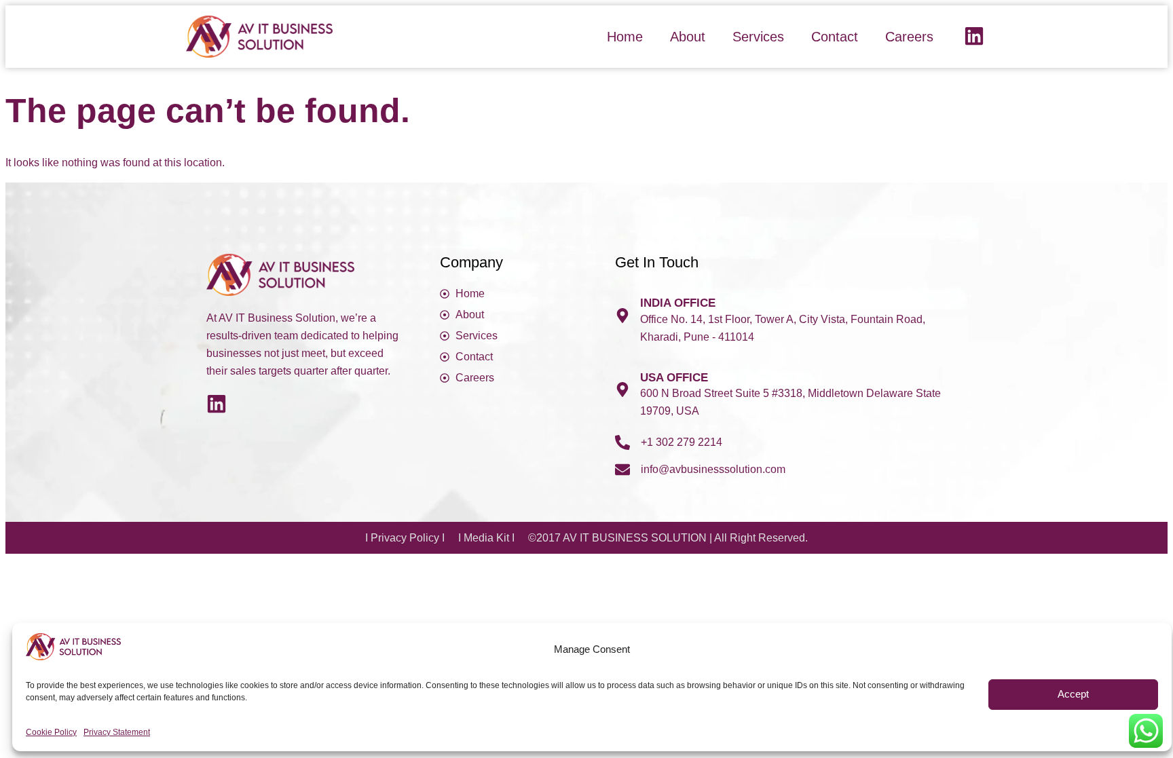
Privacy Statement (116, 732)
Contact (834, 36)
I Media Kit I (486, 538)
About (687, 36)
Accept (1073, 694)
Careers (909, 36)
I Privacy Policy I (405, 538)
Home (625, 36)
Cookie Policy (51, 732)
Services (758, 36)
